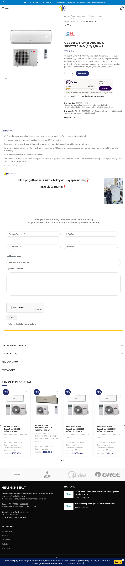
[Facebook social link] (3, 2)
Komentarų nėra (82, 498)
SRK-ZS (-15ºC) (10, 450)
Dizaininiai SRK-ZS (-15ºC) (45, 436)
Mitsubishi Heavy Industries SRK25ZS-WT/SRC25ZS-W (44, 427)
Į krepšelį (82, 73)
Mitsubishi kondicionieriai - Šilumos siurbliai (15, 443)
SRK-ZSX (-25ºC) (73, 450)
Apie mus (6, 548)
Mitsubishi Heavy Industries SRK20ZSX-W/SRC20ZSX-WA (107, 429)
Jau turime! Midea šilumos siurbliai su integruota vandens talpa (97, 493)
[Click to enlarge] (6, 79)
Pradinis (5, 535)
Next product (70, 25)
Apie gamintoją (10, 362)
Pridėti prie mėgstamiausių (92, 96)
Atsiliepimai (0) (9, 354)
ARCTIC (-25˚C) (89, 21)
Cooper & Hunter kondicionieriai (108, 111)
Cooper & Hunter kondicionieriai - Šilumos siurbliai (84, 19)
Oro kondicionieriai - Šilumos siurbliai (87, 16)
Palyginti (71, 96)
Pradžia (67, 16)
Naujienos (6, 540)
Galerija (5, 544)
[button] (27, 391)
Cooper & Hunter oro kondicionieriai (79, 113)
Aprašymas (8, 131)
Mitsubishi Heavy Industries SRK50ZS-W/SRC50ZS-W (13, 429)
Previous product (65, 25)
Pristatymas (8, 370)
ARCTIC (74, 111)
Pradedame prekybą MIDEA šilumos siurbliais (95, 504)
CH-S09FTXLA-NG (86, 111)
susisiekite (95, 2)
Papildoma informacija (14, 346)
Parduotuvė (7, 531)
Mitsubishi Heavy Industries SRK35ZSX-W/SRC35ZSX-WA (75, 429)
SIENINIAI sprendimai (72, 21)
